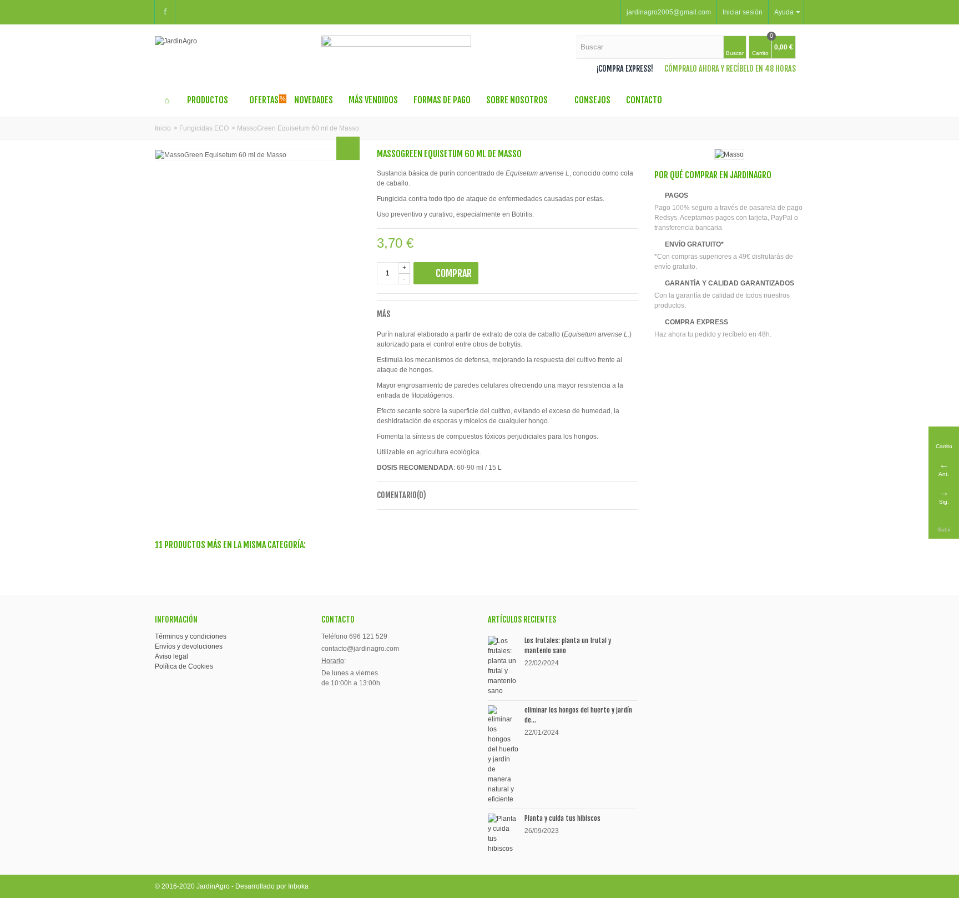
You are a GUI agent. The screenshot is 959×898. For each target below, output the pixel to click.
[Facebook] (164, 12)
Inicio (163, 128)
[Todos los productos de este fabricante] (729, 154)
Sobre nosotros (517, 100)
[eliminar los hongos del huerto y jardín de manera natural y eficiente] (503, 754)
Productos (207, 100)
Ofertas (267, 100)
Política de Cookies (184, 666)
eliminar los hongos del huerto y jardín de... (578, 715)
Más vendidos (373, 100)
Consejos (592, 100)
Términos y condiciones (190, 636)
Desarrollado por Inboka (272, 886)
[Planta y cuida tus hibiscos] (503, 833)
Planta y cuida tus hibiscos (562, 818)
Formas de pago (442, 100)
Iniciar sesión (743, 12)
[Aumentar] (348, 148)
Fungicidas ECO (204, 128)
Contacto (644, 100)
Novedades (313, 100)
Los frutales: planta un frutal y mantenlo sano (567, 645)
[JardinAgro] (176, 40)
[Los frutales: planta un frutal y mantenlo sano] (503, 665)
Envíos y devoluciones (189, 646)
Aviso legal (171, 656)
